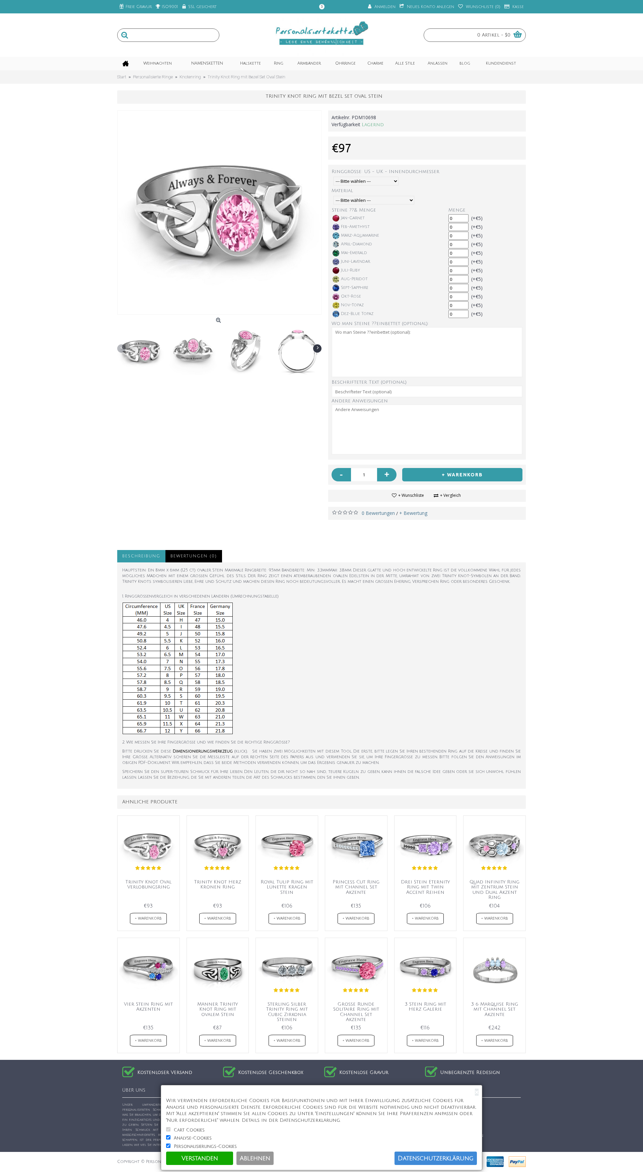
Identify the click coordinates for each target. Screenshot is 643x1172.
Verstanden (200, 1158)
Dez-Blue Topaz (357, 314)
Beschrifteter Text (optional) (369, 382)
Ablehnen (255, 1158)
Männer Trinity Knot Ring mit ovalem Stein (217, 1009)
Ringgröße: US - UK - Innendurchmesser (385, 171)
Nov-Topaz (352, 305)
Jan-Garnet (353, 218)
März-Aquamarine (360, 235)
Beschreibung (141, 556)
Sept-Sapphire (354, 288)
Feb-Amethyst (355, 227)
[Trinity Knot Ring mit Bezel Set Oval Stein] (219, 212)
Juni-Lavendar (355, 261)
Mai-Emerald (354, 253)
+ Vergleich (450, 495)
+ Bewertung (413, 513)
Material (342, 190)
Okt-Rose (351, 296)
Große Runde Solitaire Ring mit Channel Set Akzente (356, 1012)
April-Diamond (356, 244)
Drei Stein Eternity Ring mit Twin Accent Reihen (425, 887)
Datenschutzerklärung (436, 1158)
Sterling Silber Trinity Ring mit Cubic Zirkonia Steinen (287, 1012)
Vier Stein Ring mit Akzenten (148, 1007)
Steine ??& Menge (354, 210)
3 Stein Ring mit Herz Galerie (425, 1007)
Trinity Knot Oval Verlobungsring (148, 884)
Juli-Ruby (350, 270)
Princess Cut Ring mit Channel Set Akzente (356, 887)
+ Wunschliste (411, 495)
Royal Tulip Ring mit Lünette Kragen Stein (287, 887)
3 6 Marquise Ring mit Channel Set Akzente (494, 1009)
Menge (457, 210)
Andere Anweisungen (360, 400)
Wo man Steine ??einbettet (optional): (380, 323)
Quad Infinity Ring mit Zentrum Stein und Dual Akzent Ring (494, 889)
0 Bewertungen (378, 513)
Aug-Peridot (354, 279)
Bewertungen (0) (193, 556)
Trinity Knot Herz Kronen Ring (217, 884)
